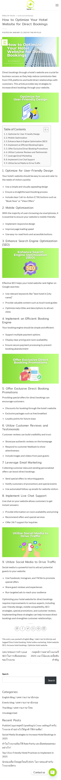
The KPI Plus (35, 32)
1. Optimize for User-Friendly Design (23, 134)
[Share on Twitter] (27, 628)
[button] (57, 5)
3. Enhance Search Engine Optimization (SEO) (26, 141)
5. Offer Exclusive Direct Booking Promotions (27, 148)
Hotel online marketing (36, 642)
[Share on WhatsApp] (17, 628)
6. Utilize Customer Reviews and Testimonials (26, 152)
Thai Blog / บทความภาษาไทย (17, 707)
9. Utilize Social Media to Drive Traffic (23, 163)
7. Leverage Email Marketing (19, 155)
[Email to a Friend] (33, 628)
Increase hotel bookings (17, 645)
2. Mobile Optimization (16, 137)
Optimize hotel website (37, 645)
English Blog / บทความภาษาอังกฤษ (17, 15)
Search (5, 674)
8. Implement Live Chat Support (20, 159)
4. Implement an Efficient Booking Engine (24, 145)
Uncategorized (9, 712)
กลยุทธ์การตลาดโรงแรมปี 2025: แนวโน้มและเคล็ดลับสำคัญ (45, 655)
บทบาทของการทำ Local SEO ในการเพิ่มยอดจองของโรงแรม (14, 655)
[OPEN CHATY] (53, 772)
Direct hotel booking (17, 642)
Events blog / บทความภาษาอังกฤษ (20, 702)
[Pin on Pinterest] (38, 628)
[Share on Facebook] (22, 628)
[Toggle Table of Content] (44, 129)
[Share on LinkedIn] (43, 628)
